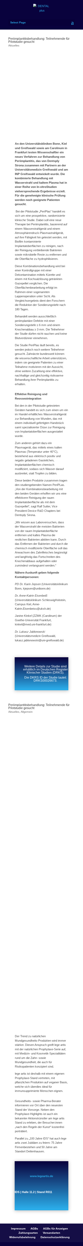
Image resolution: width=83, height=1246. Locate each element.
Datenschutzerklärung (55, 1237)
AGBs (34, 1228)
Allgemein (27, 711)
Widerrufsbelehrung (22, 1237)
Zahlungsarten (28, 1232)
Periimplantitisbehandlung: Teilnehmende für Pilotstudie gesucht (38, 40)
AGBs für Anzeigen (55, 1228)
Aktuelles (13, 45)
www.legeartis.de (41, 1176)
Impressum (18, 1228)
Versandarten (51, 1232)
